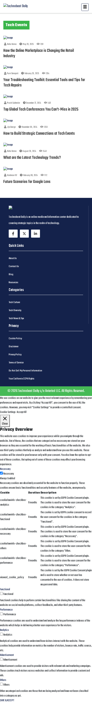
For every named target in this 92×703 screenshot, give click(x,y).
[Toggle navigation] (85, 7)
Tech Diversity (15, 310)
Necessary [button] (5, 469)
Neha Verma (11, 44)
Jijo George (11, 127)
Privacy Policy (15, 355)
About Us (13, 258)
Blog (11, 274)
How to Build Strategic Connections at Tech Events (39, 133)
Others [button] (3, 680)
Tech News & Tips (16, 318)
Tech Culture (14, 302)
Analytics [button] (4, 630)
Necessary (8, 474)
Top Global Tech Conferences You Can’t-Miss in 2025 (40, 109)
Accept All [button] (22, 412)
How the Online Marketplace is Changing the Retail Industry (38, 53)
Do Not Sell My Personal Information (25, 371)
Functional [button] (5, 589)
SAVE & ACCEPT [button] (7, 700)
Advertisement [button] (7, 655)
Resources (13, 282)
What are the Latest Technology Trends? (32, 158)
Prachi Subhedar (13, 103)
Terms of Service (16, 363)
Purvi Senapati (12, 73)
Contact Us (14, 266)
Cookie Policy (15, 339)
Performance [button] (6, 610)
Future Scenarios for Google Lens (26, 182)
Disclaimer (14, 347)
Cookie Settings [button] (8, 412)
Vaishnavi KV (11, 175)
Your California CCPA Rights (21, 379)
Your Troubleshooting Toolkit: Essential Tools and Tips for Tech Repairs (44, 83)
